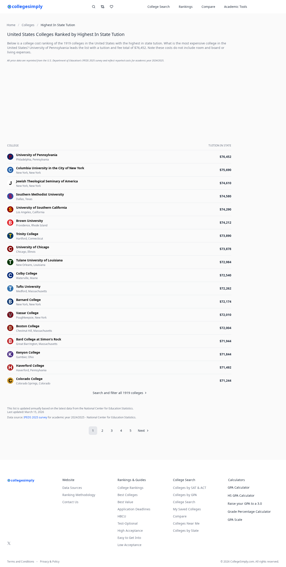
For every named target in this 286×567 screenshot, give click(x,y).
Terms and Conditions (20, 561)
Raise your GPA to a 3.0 (245, 503)
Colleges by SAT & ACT (189, 488)
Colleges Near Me (186, 523)
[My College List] (111, 6)
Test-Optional (128, 523)
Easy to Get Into (129, 538)
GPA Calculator (239, 487)
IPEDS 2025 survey (35, 417)
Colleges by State (186, 530)
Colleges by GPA (185, 495)
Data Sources (72, 488)
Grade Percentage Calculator (249, 511)
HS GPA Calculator (241, 495)
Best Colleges (128, 495)
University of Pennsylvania (49, 48)
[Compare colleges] (102, 6)
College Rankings (130, 488)
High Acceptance (130, 530)
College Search (184, 502)
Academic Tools (235, 6)
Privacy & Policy (49, 561)
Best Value (125, 502)
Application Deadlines (134, 509)
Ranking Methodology (78, 495)
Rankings (186, 6)
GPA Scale (235, 519)
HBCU (122, 516)
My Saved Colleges (187, 509)
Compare (208, 6)
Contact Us (70, 502)
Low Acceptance (129, 545)
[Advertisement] (120, 97)
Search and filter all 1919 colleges (118, 393)
